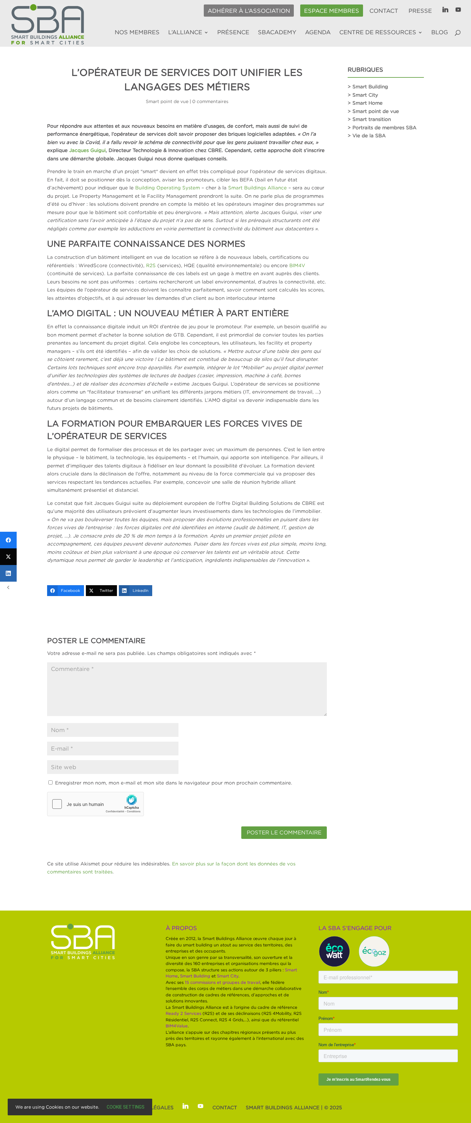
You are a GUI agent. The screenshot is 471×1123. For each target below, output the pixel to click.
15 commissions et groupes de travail (222, 982)
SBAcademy (277, 32)
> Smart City (363, 94)
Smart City (227, 976)
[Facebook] (8, 540)
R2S (151, 265)
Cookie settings (126, 1107)
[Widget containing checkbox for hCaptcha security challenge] (95, 804)
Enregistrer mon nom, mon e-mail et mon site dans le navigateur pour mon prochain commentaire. (173, 782)
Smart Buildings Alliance (257, 187)
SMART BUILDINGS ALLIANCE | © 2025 (294, 1107)
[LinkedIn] (8, 573)
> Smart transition (369, 119)
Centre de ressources (377, 32)
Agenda (318, 32)
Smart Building (195, 976)
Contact (383, 11)
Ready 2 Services (183, 1013)
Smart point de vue (167, 101)
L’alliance (185, 32)
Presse (420, 11)
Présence (233, 32)
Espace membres (331, 11)
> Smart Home (365, 102)
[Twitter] (8, 556)
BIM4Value (177, 1025)
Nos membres (137, 32)
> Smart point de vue (373, 111)
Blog (439, 32)
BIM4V (297, 265)
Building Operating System (167, 187)
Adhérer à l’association (249, 11)
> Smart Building (368, 86)
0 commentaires (210, 101)
